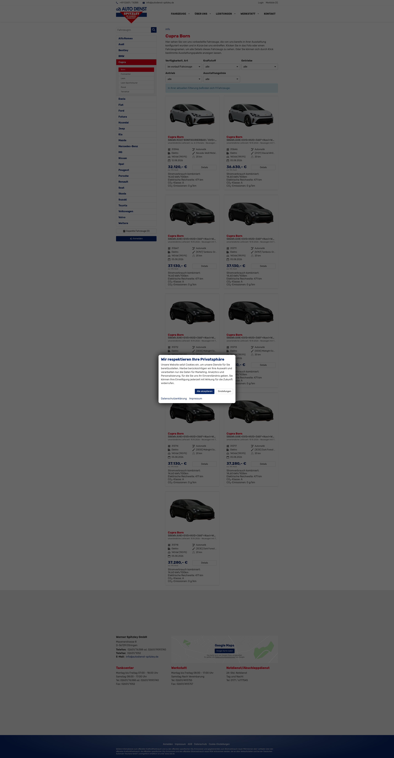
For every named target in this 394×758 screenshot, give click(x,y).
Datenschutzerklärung (174, 398)
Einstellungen (224, 391)
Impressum (195, 398)
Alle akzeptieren (204, 391)
